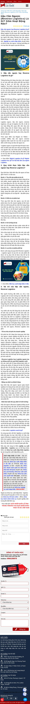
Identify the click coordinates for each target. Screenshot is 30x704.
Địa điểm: (3, 606)
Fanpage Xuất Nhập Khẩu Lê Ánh (13, 692)
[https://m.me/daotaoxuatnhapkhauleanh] (25, 699)
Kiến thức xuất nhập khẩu (14, 10)
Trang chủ (3, 10)
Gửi (24, 543)
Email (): (3, 593)
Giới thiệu (3, 1)
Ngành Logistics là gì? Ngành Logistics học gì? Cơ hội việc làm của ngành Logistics (15, 160)
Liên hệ (19, 1)
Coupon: (3, 612)
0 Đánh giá (26, 26)
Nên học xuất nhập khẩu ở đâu (19, 284)
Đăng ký (22, 629)
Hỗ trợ (15, 1)
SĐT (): (3, 587)
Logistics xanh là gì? (16, 430)
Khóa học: (3, 600)
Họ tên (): (3, 581)
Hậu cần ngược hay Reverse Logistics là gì (14, 29)
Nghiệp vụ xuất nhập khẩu (12, 41)
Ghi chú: (3, 619)
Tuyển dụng (9, 1)
